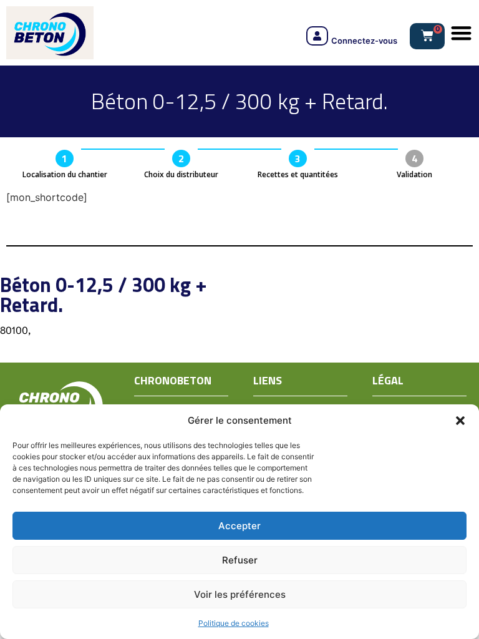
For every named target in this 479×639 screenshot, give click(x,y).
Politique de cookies (233, 623)
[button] (460, 420)
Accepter (239, 526)
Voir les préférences (240, 594)
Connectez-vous (364, 41)
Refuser (240, 560)
